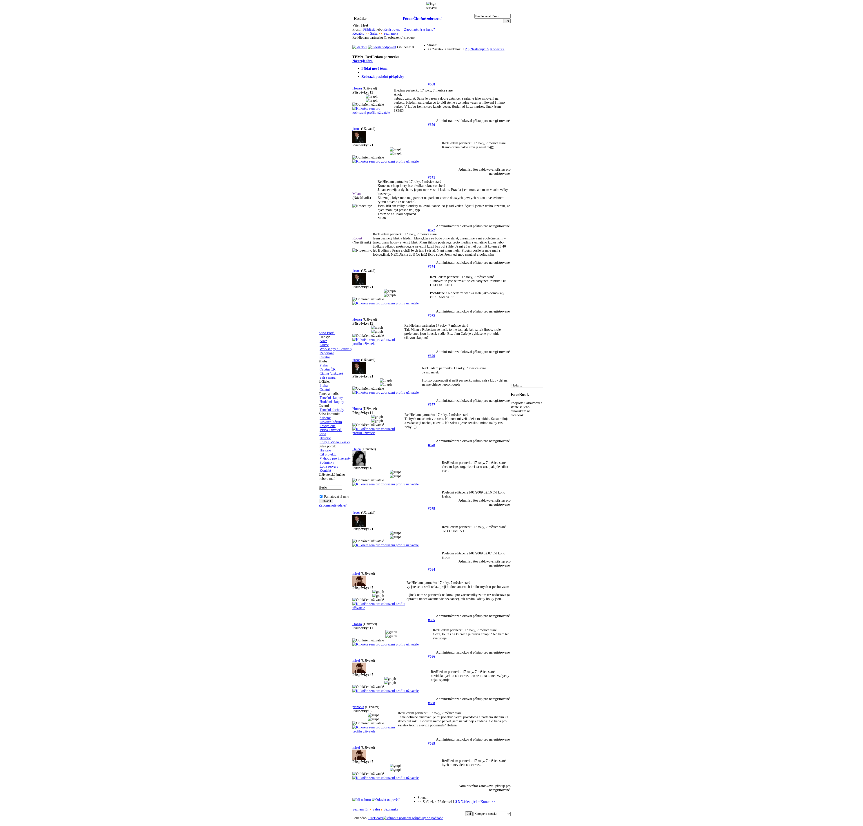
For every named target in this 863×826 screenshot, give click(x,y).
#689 (431, 743)
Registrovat (391, 29)
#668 (431, 84)
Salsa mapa (328, 377)
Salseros (325, 418)
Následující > (479, 49)
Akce (323, 341)
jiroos (356, 129)
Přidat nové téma (374, 68)
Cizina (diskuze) (331, 373)
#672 (431, 230)
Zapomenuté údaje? (333, 505)
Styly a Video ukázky (335, 442)
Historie (325, 438)
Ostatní (325, 357)
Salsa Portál (327, 333)
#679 (431, 508)
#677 (431, 404)
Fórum (408, 18)
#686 (431, 656)
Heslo (323, 487)
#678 (431, 445)
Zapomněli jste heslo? (419, 29)
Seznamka (390, 33)
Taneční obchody (332, 410)
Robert (357, 238)
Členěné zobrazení (427, 18)
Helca (356, 449)
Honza (357, 88)
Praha (324, 365)
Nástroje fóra (362, 61)
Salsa (322, 434)
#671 (431, 177)
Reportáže (327, 353)
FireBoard (375, 818)
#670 (431, 125)
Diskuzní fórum (331, 422)
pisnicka (358, 707)
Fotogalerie (328, 426)
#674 (431, 266)
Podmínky (327, 462)
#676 (431, 356)
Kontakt (325, 470)
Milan (356, 194)
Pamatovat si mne (336, 496)
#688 (431, 703)
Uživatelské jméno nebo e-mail (332, 476)
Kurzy (324, 345)
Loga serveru (329, 466)
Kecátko (358, 33)
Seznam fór (360, 809)
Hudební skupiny (332, 402)
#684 (431, 569)
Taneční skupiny (331, 398)
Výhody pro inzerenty (335, 458)
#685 (431, 620)
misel (356, 573)
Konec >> (497, 49)
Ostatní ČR (328, 369)
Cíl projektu (328, 454)
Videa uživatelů (331, 430)
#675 (431, 315)
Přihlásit (369, 29)
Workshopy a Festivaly (336, 349)
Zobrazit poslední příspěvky (382, 76)
